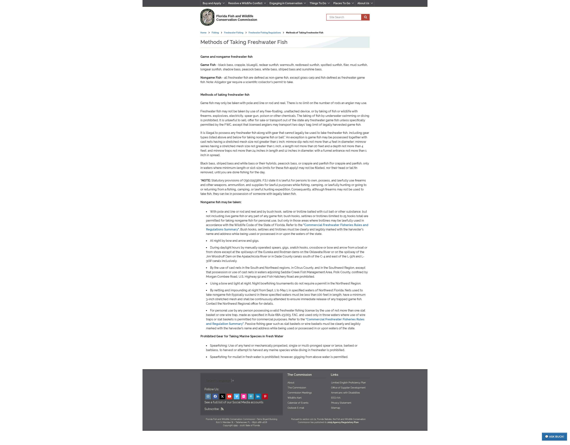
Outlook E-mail (296, 407)
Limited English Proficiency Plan (348, 382)
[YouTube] (229, 396)
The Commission (297, 387)
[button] (213, 3)
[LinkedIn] (258, 396)
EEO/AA (336, 397)
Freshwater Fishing (233, 32)
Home (203, 32)
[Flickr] (244, 396)
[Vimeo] (236, 396)
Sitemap (335, 407)
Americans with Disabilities (345, 392)
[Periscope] (251, 396)
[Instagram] (208, 396)
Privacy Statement (341, 402)
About (291, 382)
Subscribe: (212, 409)
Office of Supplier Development (348, 387)
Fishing (215, 32)
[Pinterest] (265, 396)
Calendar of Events (298, 402)
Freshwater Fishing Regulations (265, 32)
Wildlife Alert (295, 397)
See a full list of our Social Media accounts (234, 402)
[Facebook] (215, 396)
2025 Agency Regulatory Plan (343, 422)
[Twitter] (222, 396)
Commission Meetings (300, 392)
